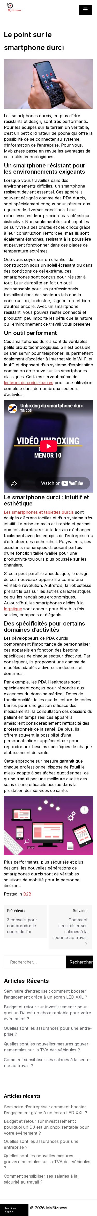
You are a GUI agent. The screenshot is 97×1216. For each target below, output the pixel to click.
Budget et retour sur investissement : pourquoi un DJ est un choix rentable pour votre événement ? (47, 1012)
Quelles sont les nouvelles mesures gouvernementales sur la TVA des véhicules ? (47, 1161)
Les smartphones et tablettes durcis (39, 512)
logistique (13, 608)
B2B (27, 894)
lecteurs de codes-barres (28, 382)
